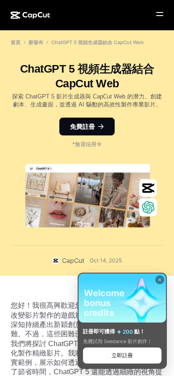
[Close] (159, 279)
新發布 (36, 42)
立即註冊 (122, 355)
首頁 (16, 42)
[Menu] (159, 14)
